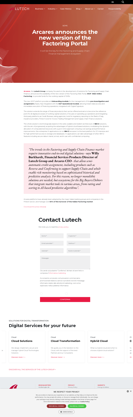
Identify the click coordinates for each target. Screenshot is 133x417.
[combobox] (128, 391)
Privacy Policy (72, 387)
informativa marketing (57, 273)
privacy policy (63, 227)
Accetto (46, 293)
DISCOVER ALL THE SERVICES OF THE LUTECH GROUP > (32, 370)
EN (113, 2)
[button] (66, 412)
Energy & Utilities (103, 387)
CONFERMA (65, 299)
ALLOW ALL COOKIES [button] (77, 406)
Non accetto (72, 293)
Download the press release (34, 207)
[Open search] (123, 2)
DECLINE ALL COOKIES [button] (56, 406)
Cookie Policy (84, 402)
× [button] (130, 391)
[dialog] (66, 403)
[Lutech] (19, 9)
